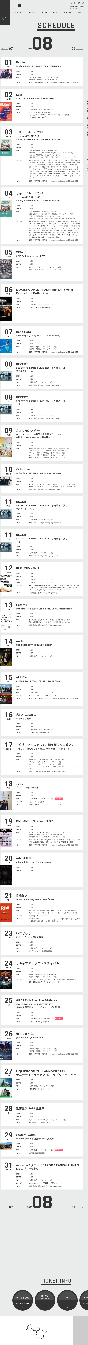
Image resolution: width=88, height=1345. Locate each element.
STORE (79, 12)
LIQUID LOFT (74, 6)
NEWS (31, 12)
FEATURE (43, 12)
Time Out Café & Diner (77, 9)
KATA (82, 6)
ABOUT (56, 12)
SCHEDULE (19, 12)
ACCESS (67, 12)
